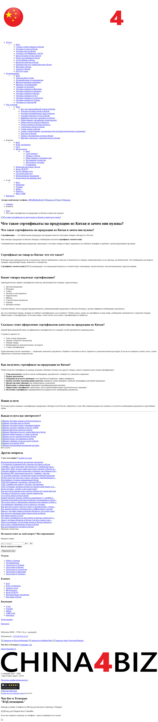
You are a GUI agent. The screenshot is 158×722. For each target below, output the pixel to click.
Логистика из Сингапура (16, 569)
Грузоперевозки (12, 563)
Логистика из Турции (15, 565)
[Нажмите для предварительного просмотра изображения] (31, 217)
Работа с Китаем (13, 561)
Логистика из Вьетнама (16, 572)
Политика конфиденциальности (14, 680)
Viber (50, 640)
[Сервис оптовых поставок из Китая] (79, 671)
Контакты (10, 615)
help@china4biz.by (8, 649)
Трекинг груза (12, 588)
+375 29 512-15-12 (35, 200)
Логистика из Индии (15, 567)
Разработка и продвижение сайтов (13, 693)
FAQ (8, 583)
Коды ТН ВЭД (12, 592)
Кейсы (8, 611)
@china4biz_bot (25, 645)
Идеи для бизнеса (13, 586)
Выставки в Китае (13, 597)
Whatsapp (24, 640)
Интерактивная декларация (17, 595)
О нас (8, 606)
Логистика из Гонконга (16, 574)
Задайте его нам (25, 458)
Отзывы (9, 609)
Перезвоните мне (8, 551)
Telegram (80, 640)
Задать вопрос (7, 619)
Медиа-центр (11, 590)
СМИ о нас (10, 613)
